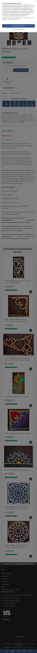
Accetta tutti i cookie (18, 26)
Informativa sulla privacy (12, 19)
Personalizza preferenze (18, 29)
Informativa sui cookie (25, 18)
